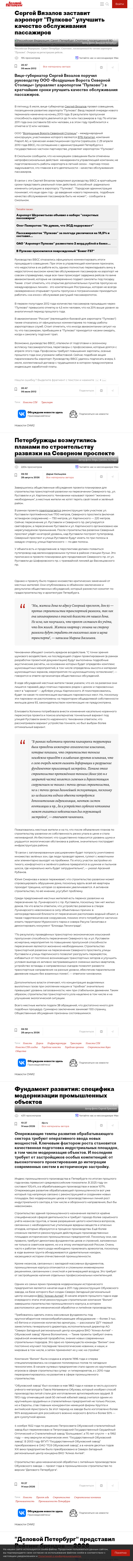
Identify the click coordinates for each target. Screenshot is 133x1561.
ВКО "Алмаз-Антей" (50, 1295)
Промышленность (24, 1501)
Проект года (42, 1497)
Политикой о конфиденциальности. (59, 1556)
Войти (119, 4)
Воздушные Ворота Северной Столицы (49, 133)
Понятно (121, 1552)
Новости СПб (30, 402)
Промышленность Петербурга (54, 1501)
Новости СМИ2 (25, 425)
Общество (20, 1051)
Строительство (61, 1497)
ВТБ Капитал (86, 137)
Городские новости (51, 1047)
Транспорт (47, 402)
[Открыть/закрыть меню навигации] (102, 4)
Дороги (39, 1043)
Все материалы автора (56, 66)
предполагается (50, 510)
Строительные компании (87, 1497)
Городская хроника (74, 1047)
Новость (27, 1043)
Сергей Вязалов (76, 106)
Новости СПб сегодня (26, 1047)
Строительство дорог (99, 1047)
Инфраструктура (56, 1043)
